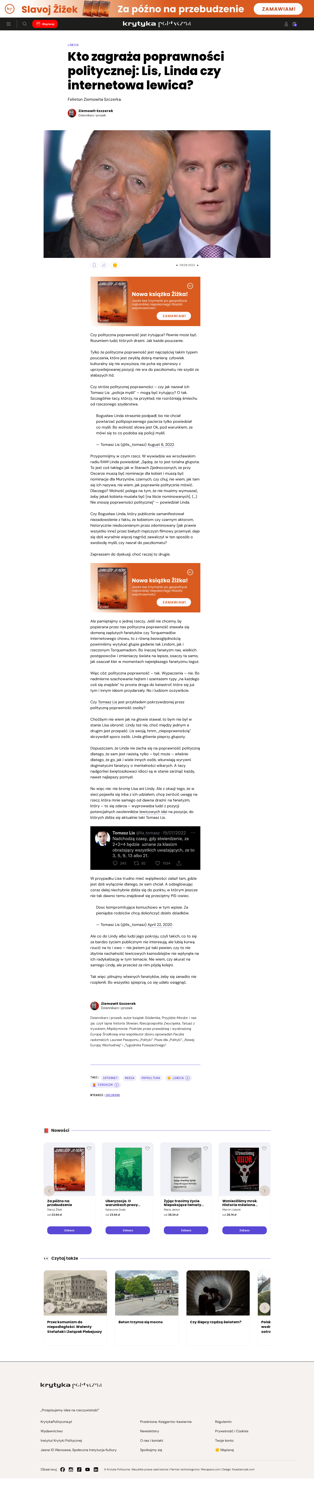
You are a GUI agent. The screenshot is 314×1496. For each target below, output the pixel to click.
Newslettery (149, 1431)
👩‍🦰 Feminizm (102, 1085)
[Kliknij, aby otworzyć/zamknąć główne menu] (8, 24)
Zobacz (69, 1230)
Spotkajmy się (151, 1450)
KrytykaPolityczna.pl (56, 1421)
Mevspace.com (210, 1469)
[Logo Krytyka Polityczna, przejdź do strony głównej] (157, 24)
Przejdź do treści (22, 7)
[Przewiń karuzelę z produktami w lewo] (49, 1191)
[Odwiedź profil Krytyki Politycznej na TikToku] (79, 1469)
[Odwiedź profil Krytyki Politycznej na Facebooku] (62, 1469)
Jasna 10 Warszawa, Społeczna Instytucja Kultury (79, 1450)
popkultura (151, 1078)
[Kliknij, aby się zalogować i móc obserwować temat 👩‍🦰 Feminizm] (116, 1085)
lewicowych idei (153, 811)
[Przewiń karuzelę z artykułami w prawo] (264, 1307)
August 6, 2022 (161, 444)
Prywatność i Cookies (231, 1431)
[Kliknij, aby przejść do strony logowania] (286, 24)
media (129, 1078)
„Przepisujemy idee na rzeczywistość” (70, 1410)
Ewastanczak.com (243, 1469)
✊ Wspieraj (224, 1450)
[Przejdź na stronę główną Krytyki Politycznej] (71, 1385)
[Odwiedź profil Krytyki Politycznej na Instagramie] (70, 1469)
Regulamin (223, 1421)
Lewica (73, 45)
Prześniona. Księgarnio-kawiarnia (166, 1421)
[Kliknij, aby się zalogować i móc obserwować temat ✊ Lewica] (187, 1078)
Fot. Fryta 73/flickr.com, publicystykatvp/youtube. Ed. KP (48, 253)
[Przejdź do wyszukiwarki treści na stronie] (24, 24)
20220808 (112, 1095)
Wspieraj (48, 24)
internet (110, 1078)
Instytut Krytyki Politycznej (61, 1440)
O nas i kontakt (151, 1440)
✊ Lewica (175, 1078)
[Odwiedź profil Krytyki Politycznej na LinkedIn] (95, 1469)
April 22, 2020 (160, 924)
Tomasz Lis (107, 702)
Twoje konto (224, 1440)
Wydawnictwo (52, 1431)
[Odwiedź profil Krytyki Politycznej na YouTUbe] (87, 1469)
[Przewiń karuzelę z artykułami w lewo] (49, 1307)
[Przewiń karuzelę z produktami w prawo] (264, 1191)
